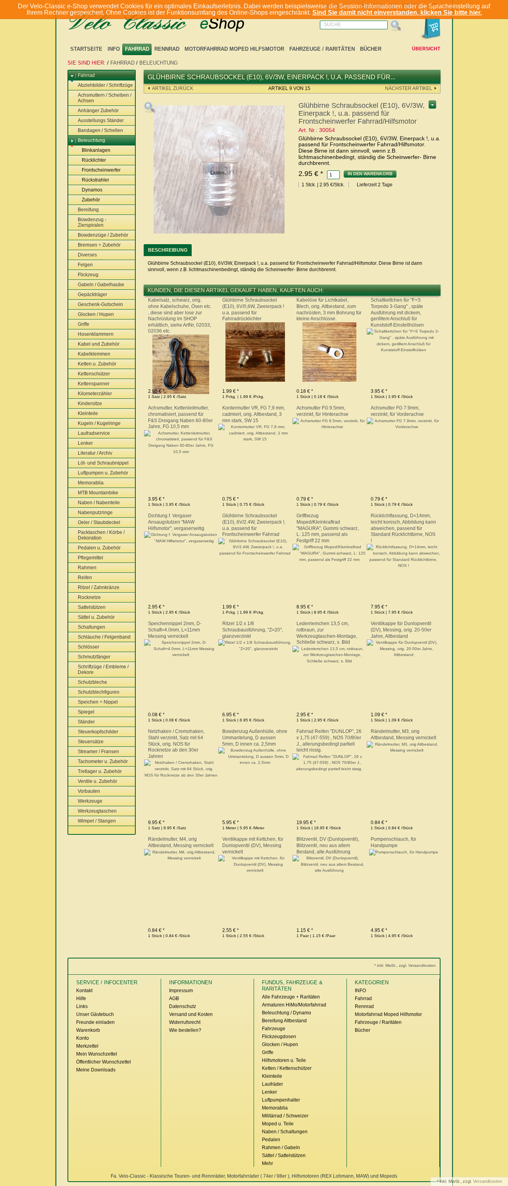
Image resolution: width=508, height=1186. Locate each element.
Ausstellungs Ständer (101, 120)
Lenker (85, 443)
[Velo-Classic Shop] (166, 22)
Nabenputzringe (95, 512)
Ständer (86, 722)
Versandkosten (487, 1181)
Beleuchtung (158, 63)
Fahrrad (137, 49)
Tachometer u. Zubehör (103, 761)
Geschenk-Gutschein (100, 304)
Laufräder (272, 1084)
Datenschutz (182, 1006)
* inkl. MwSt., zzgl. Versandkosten (405, 965)
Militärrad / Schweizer (285, 1116)
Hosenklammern (96, 334)
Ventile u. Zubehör (97, 781)
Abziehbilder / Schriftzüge (105, 85)
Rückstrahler (95, 180)
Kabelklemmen (94, 354)
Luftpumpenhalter (281, 1100)
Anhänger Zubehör (98, 110)
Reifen (85, 577)
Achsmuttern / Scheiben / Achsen (104, 97)
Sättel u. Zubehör (96, 617)
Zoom (150, 107)
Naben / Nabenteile (99, 502)
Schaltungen (91, 627)
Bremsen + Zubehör (99, 245)
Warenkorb (88, 1030)
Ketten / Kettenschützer (287, 1068)
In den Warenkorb (370, 173)
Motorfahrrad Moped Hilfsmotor (234, 49)
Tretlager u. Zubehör (100, 771)
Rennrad (166, 49)
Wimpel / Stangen (97, 821)
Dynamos (92, 190)
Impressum (181, 990)
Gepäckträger (92, 294)
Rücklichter (94, 160)
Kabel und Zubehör (98, 344)
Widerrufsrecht (184, 1022)
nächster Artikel (408, 88)
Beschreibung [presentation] (167, 250)
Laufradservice (94, 433)
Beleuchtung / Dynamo (286, 1013)
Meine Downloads (95, 1070)
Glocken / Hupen (96, 314)
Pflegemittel (90, 557)
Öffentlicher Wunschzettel (103, 1062)
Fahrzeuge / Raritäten (322, 49)
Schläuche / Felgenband (104, 637)
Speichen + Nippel (98, 702)
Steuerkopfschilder (98, 732)
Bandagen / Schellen (100, 130)
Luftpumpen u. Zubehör (103, 473)
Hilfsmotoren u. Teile (284, 1060)
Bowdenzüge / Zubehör (103, 235)
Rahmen (87, 567)
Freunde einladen (95, 1022)
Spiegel (86, 712)
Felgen (85, 265)
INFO (114, 49)
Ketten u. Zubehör (97, 364)
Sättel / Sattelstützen (284, 1155)
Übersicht (426, 49)
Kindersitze (90, 403)
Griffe (83, 324)
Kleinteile (88, 413)
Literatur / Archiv (95, 453)
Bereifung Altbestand (284, 1020)
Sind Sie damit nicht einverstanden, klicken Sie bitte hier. (397, 12)
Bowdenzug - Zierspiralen (92, 222)
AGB (174, 998)
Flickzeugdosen (279, 1036)
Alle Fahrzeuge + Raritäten (291, 997)
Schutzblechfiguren (98, 692)
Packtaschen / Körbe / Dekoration (101, 535)
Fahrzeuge (273, 1028)
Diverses (87, 255)
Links (82, 1006)
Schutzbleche (92, 682)
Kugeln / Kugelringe (99, 423)
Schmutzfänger (94, 657)
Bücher (370, 49)
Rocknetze (89, 597)
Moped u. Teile (278, 1124)
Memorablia (91, 483)
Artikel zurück (172, 88)
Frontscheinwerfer (101, 170)
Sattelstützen (92, 607)
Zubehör (91, 200)
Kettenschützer (94, 374)
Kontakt (84, 990)
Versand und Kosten (191, 1014)
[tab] (168, 250)
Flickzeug (88, 274)
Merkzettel (87, 1046)
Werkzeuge (90, 801)
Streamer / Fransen (98, 751)
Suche (332, 24)
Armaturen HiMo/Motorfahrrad (294, 1005)
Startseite (86, 49)
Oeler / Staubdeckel (99, 522)
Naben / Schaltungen (285, 1131)
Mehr (267, 1163)
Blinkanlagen (96, 150)
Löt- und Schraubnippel (103, 463)
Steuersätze (91, 741)
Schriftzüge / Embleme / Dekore (103, 669)
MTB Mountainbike (98, 492)
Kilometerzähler (95, 393)
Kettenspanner (94, 383)
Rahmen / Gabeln (281, 1147)
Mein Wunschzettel (96, 1054)
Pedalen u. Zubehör (99, 548)
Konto (82, 1038)
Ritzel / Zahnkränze (98, 587)
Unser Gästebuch (95, 1014)
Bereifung (88, 209)
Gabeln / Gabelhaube (101, 284)
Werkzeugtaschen (97, 811)
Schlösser (88, 647)
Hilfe (81, 998)
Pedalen (271, 1139)
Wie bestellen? (185, 1030)
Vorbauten (89, 791)
